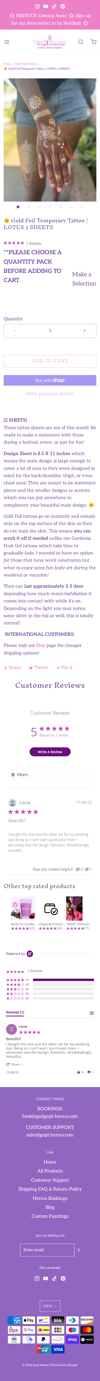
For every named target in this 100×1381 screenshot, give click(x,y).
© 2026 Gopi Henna (35, 1365)
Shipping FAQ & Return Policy (50, 1189)
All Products (50, 1171)
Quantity (13, 319)
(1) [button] (27, 980)
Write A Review (50, 752)
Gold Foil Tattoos (26, 64)
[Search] (80, 42)
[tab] (15, 1013)
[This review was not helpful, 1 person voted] (86, 869)
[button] (50, 140)
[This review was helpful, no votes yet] (78, 869)
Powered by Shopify (64, 1365)
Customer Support (50, 1180)
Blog (50, 1207)
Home (8, 64)
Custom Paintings (50, 1216)
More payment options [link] (50, 394)
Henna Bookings (50, 1198)
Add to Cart (50, 361)
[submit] (79, 1250)
